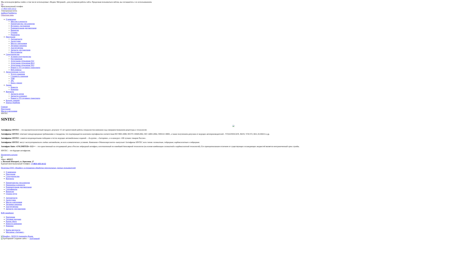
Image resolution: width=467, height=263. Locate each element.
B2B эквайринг (7, 213)
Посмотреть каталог (9, 155)
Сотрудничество (12, 54)
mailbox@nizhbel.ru (9, 13)
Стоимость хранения (19, 76)
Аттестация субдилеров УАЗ (22, 65)
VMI (12, 78)
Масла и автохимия (19, 43)
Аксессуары (16, 41)
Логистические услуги (15, 72)
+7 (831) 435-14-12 (8, 9)
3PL (12, 81)
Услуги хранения (18, 74)
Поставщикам (16, 59)
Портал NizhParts (13, 103)
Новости (14, 87)
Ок (2, 4)
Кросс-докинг (16, 83)
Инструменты (16, 52)
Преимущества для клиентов (23, 24)
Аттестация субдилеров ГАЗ (22, 61)
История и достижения (20, 26)
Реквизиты (15, 35)
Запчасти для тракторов (20, 50)
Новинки (14, 89)
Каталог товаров (13, 100)
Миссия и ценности (19, 21)
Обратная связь (7, 15)
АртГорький (34, 238)
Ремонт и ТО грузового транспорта (25, 67)
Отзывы (14, 32)
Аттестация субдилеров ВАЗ (22, 63)
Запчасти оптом (17, 94)
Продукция (10, 37)
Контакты (10, 92)
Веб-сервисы (16, 70)
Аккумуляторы (17, 48)
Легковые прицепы (19, 46)
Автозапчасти (16, 39)
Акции (9, 85)
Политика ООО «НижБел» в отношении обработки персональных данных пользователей (38, 168)
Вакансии (15, 30)
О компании (11, 19)
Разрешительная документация (23, 28)
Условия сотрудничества (21, 57)
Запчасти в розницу (19, 96)
